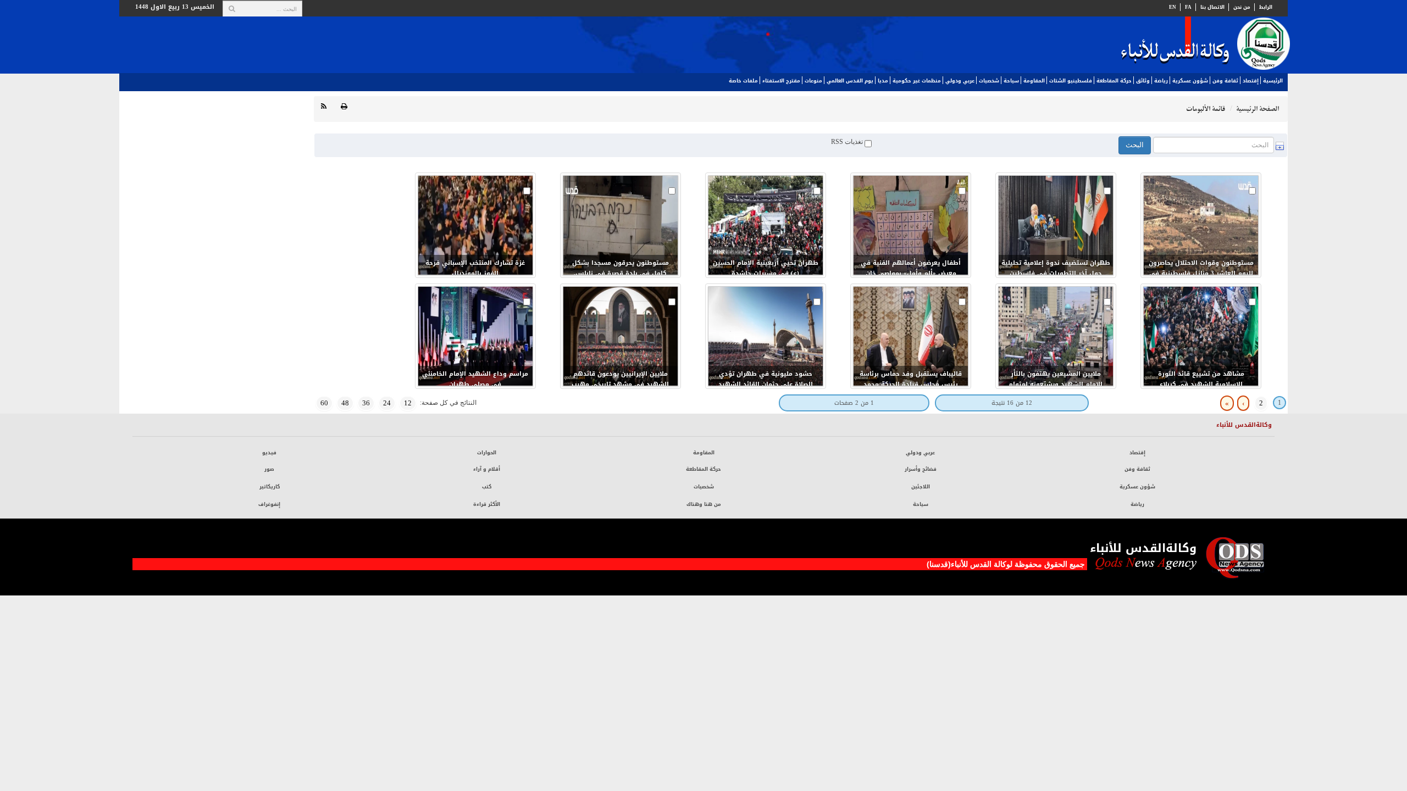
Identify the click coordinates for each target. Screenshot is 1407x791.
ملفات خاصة (743, 81)
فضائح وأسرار (921, 469)
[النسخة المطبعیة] (344, 107)
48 (345, 403)
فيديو (269, 453)
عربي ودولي (959, 81)
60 (324, 403)
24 (387, 403)
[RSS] (324, 107)
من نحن (1241, 7)
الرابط (1265, 7)
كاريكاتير (269, 487)
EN (1172, 7)
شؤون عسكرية (1190, 81)
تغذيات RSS (848, 142)
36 (366, 403)
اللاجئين (920, 487)
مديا (883, 81)
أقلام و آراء (486, 469)
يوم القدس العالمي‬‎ (850, 81)
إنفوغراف (269, 504)
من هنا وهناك (703, 504)
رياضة (1161, 81)
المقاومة (1034, 81)
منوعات (813, 81)
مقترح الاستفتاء (781, 81)
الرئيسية (1273, 81)
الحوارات (486, 453)
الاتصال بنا (1212, 7)
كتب (486, 487)
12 (408, 403)
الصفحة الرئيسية (1257, 109)
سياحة (1011, 81)
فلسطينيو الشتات (1070, 81)
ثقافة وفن (1225, 81)
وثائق (1143, 81)
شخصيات (989, 81)
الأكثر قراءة (486, 504)
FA (1188, 7)
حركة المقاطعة (1114, 81)
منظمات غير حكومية (917, 81)
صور (269, 469)
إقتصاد (1251, 81)
